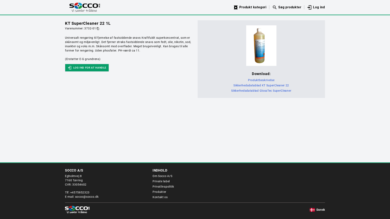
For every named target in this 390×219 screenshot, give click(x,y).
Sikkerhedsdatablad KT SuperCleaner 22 (261, 85)
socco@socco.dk (87, 196)
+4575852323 (80, 192)
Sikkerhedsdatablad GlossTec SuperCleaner (261, 90)
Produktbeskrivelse (261, 80)
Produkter (159, 191)
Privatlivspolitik (163, 186)
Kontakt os (160, 197)
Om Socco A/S (162, 176)
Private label (161, 181)
